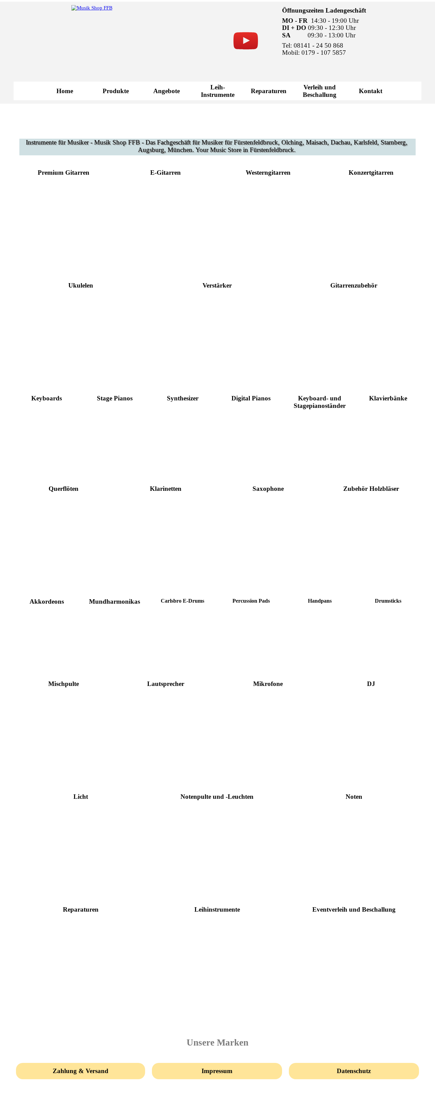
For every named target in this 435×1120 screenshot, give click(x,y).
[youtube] (245, 40)
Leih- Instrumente (217, 91)
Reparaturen (268, 90)
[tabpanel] (352, 31)
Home (64, 90)
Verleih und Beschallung (319, 91)
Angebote (166, 90)
